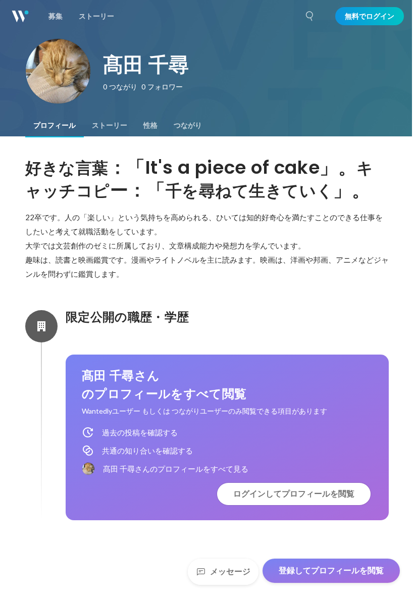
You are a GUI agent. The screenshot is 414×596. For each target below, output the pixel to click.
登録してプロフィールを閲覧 (331, 570)
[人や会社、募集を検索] (310, 16)
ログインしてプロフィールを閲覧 (293, 494)
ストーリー (109, 125)
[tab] (54, 125)
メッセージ (230, 571)
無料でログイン (369, 16)
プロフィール (54, 125)
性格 (150, 125)
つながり (188, 125)
